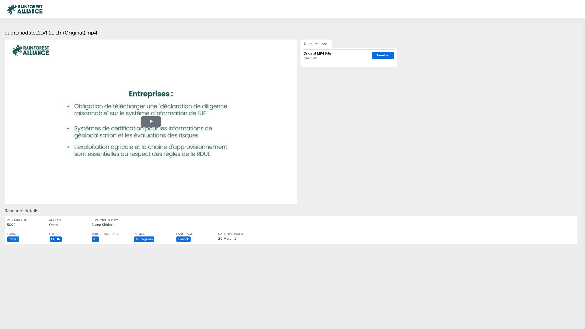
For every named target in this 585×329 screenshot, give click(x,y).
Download (383, 55)
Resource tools (316, 43)
